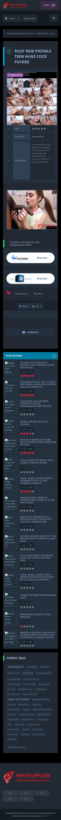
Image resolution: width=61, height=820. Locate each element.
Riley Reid (38, 293)
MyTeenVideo (43, 714)
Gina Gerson (13, 694)
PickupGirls (13, 719)
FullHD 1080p (27, 371)
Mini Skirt (11, 714)
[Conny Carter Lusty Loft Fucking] (11, 426)
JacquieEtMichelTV (40, 699)
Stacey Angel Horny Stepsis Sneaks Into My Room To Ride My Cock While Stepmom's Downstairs (36, 578)
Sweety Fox (12, 734)
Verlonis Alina (38, 734)
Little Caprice (13, 709)
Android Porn (38, 136)
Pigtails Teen (28, 719)
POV (9, 724)
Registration (29, 18)
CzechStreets (29, 684)
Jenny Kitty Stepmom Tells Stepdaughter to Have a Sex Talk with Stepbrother (36, 519)
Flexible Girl (40, 689)
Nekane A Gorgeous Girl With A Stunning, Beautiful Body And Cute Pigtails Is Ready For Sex (38, 635)
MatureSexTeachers (42, 709)
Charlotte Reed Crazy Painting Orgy (38, 596)
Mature (26, 709)
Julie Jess (11, 704)
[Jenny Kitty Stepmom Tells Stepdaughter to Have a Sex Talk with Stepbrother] (11, 522)
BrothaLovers (21, 293)
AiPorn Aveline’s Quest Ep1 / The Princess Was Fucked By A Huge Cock (38, 538)
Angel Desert (13, 673)
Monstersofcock (26, 714)
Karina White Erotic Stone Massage (35, 615)
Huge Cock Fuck (29, 694)
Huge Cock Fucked (18, 699)
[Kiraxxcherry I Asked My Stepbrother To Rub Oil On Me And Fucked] (11, 503)
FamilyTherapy (25, 689)
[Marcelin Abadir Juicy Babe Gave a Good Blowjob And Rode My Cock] (11, 445)
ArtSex (28, 673)
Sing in (12, 18)
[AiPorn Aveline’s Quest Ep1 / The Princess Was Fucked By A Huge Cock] (11, 541)
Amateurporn (15, 666)
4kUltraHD (25, 468)
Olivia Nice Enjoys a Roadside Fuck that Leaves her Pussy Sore (36, 557)
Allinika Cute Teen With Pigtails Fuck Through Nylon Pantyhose (37, 365)
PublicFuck (19, 724)
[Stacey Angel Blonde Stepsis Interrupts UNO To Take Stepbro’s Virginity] (11, 484)
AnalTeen (44, 666)
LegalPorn (36, 704)
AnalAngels (31, 666)
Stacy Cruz (38, 729)
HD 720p (24, 603)
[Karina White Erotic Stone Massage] (11, 619)
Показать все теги (16, 747)
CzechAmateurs (31, 679)
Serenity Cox (33, 724)
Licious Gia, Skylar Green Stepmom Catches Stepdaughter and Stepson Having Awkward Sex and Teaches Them (35, 406)
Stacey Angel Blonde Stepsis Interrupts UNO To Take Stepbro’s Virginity (36, 480)
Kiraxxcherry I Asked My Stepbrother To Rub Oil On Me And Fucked (37, 500)
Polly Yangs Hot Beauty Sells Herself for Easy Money (37, 461)
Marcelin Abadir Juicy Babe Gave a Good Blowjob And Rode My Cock (38, 442)
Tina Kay (25, 734)
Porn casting (42, 719)
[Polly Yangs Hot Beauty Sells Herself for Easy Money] (11, 464)
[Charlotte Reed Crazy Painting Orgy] (11, 599)
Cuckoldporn (14, 679)
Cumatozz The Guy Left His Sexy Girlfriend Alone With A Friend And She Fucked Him (38, 384)
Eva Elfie (11, 689)
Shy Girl (25, 729)
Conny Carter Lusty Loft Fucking (34, 422)
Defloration (44, 684)
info (37, 306)
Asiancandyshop (44, 673)
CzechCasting (13, 684)
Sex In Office (13, 729)
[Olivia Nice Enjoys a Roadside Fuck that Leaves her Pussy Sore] (11, 561)
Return (25, 306)
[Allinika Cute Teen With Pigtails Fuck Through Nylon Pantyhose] (11, 368)
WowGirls (11, 739)
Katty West (24, 704)
